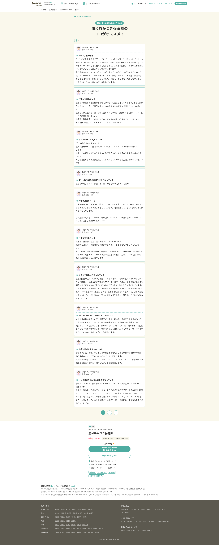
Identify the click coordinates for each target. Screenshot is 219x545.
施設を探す (45, 506)
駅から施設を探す (91, 3)
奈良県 (79, 525)
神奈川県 (63, 513)
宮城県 (73, 509)
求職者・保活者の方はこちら (130, 530)
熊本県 (73, 532)
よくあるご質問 (141, 521)
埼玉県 (69, 513)
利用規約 (129, 521)
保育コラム (125, 506)
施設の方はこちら (155, 3)
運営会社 (152, 521)
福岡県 (57, 532)
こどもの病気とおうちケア (160, 509)
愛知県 (57, 521)
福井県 (73, 517)
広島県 (73, 528)
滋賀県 (73, 525)
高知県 (101, 528)
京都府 (68, 525)
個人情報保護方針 (163, 521)
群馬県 (91, 513)
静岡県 (68, 521)
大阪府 (57, 525)
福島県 (90, 509)
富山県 (62, 517)
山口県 (79, 528)
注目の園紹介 (125, 512)
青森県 (62, 509)
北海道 (57, 509)
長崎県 (68, 532)
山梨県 (79, 517)
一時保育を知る (134, 509)
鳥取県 (57, 528)
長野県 (84, 517)
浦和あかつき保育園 (82, 16)
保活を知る (124, 509)
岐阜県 (62, 521)
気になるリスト (138, 3)
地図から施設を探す (70, 3)
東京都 (57, 513)
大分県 (79, 532)
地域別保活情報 (146, 509)
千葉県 (75, 513)
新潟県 (57, 517)
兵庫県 (62, 525)
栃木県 (86, 513)
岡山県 (68, 528)
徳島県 (84, 528)
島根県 (62, 528)
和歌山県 (85, 525)
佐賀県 (62, 532)
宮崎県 (84, 532)
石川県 (68, 517)
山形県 (84, 509)
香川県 (90, 528)
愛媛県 (95, 528)
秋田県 (79, 509)
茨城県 (80, 513)
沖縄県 (97, 532)
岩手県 (68, 509)
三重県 (73, 521)
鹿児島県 (90, 532)
